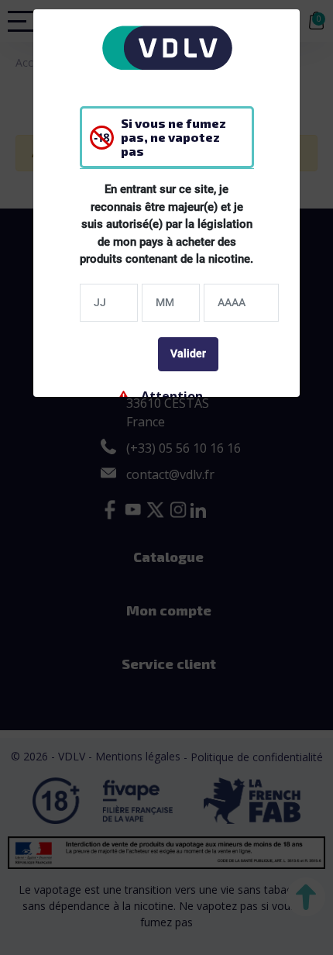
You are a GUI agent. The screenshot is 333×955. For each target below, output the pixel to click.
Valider (188, 353)
